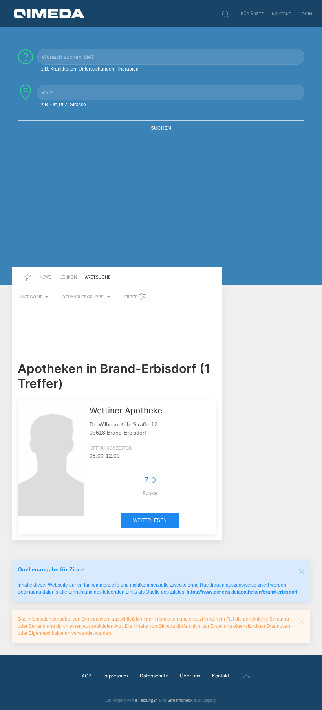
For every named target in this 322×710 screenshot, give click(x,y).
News (45, 277)
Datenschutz (154, 676)
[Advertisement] (161, 206)
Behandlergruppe (83, 297)
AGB (86, 676)
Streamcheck (180, 700)
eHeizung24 (146, 700)
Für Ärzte (252, 13)
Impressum (115, 676)
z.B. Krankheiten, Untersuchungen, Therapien (90, 69)
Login (305, 13)
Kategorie (31, 297)
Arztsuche (97, 277)
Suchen (161, 128)
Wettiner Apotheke (126, 410)
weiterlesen (150, 520)
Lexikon (68, 277)
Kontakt (281, 13)
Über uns (190, 676)
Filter (131, 297)
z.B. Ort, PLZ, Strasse (63, 104)
